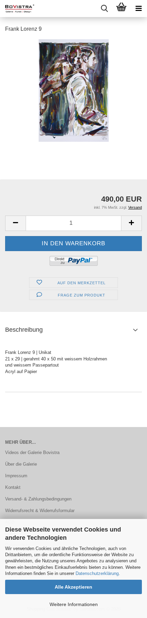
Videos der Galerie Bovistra (32, 452)
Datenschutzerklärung (97, 573)
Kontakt (13, 487)
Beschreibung (24, 329)
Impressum (16, 475)
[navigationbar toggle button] (138, 8)
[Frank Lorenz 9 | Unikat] (74, 90)
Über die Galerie (21, 464)
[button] (15, 223)
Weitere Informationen (74, 604)
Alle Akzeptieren (73, 587)
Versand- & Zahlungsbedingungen (38, 499)
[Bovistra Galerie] (17, 8)
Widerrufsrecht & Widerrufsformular (40, 510)
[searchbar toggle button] (104, 8)
